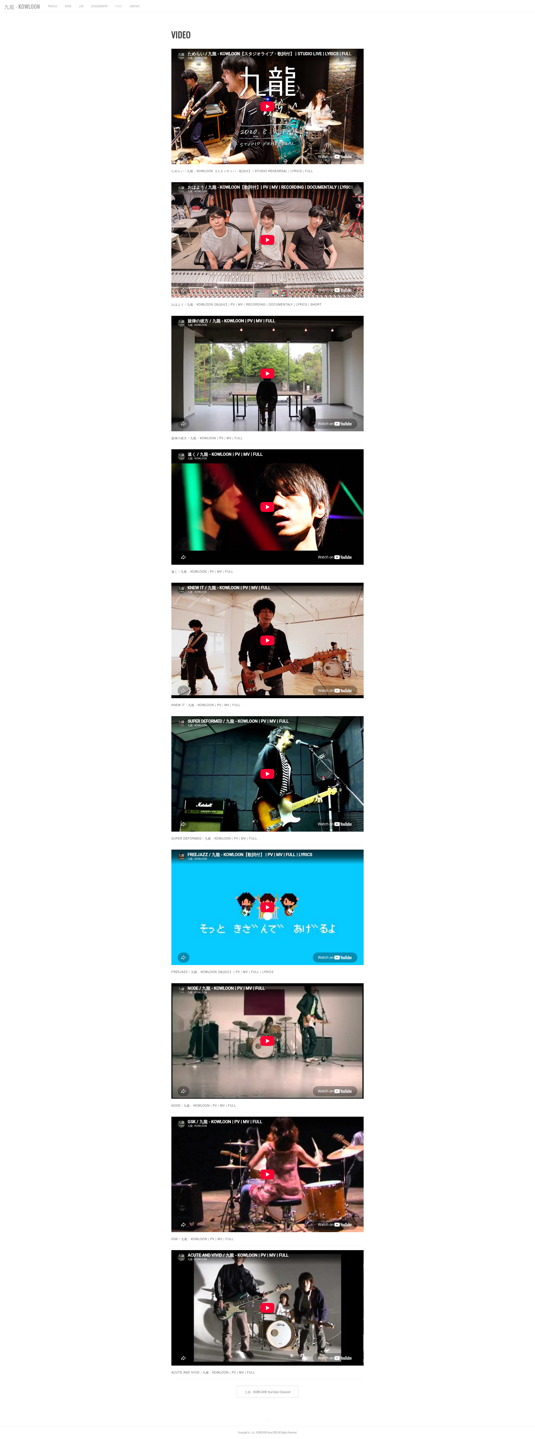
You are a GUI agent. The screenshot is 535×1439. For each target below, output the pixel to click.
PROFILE (52, 6)
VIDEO (118, 6)
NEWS (68, 6)
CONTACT (135, 6)
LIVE (81, 6)
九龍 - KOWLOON (22, 6)
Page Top (267, 1421)
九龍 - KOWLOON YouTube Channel (267, 1392)
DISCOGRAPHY (99, 6)
